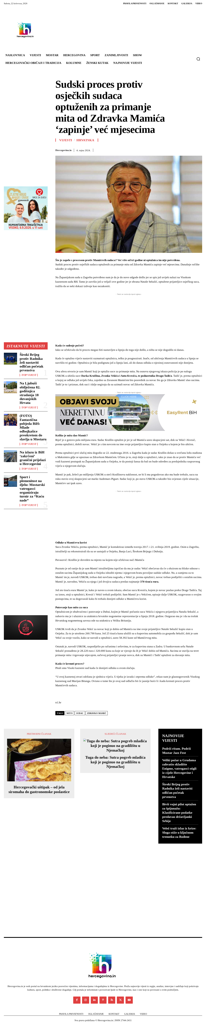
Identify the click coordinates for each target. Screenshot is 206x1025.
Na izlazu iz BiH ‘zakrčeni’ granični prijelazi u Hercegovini (33, 458)
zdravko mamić (96, 713)
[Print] (176, 150)
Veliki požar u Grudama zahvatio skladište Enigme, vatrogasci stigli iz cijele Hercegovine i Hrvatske (179, 768)
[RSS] (111, 1000)
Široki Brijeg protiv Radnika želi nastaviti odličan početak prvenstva (31, 362)
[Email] (169, 150)
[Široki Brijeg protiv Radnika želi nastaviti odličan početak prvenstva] (10, 358)
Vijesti (65, 140)
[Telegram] (184, 150)
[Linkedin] (162, 150)
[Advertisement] (120, 29)
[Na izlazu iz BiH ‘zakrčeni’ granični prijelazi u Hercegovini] (10, 456)
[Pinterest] (147, 150)
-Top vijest (29, 375)
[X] (139, 150)
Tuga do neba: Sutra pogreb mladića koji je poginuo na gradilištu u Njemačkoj (115, 762)
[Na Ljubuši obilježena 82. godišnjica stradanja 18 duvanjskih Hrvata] (10, 387)
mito (69, 713)
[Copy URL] (199, 150)
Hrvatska (85, 140)
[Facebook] (132, 150)
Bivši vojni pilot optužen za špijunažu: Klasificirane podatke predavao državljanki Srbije (179, 812)
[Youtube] (129, 1000)
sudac (80, 713)
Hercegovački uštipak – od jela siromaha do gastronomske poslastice (39, 789)
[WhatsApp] (154, 150)
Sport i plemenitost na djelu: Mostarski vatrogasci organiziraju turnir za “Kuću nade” (32, 488)
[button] (198, 59)
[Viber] (191, 150)
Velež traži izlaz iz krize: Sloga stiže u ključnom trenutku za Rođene (179, 832)
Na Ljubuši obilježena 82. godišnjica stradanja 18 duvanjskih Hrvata (30, 393)
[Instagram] (85, 1000)
